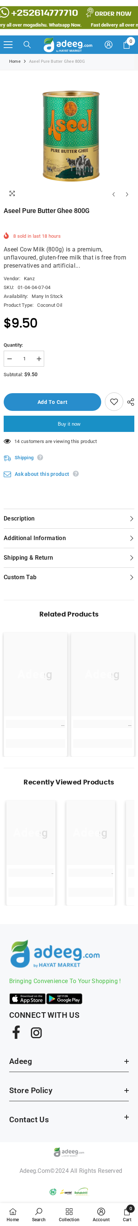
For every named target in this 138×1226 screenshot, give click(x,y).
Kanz (29, 278)
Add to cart (53, 402)
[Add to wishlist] (114, 401)
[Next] (127, 194)
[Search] (27, 44)
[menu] (8, 44)
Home (15, 61)
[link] (35, 724)
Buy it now (69, 424)
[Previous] (113, 194)
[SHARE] (128, 402)
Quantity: (13, 345)
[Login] (108, 44)
